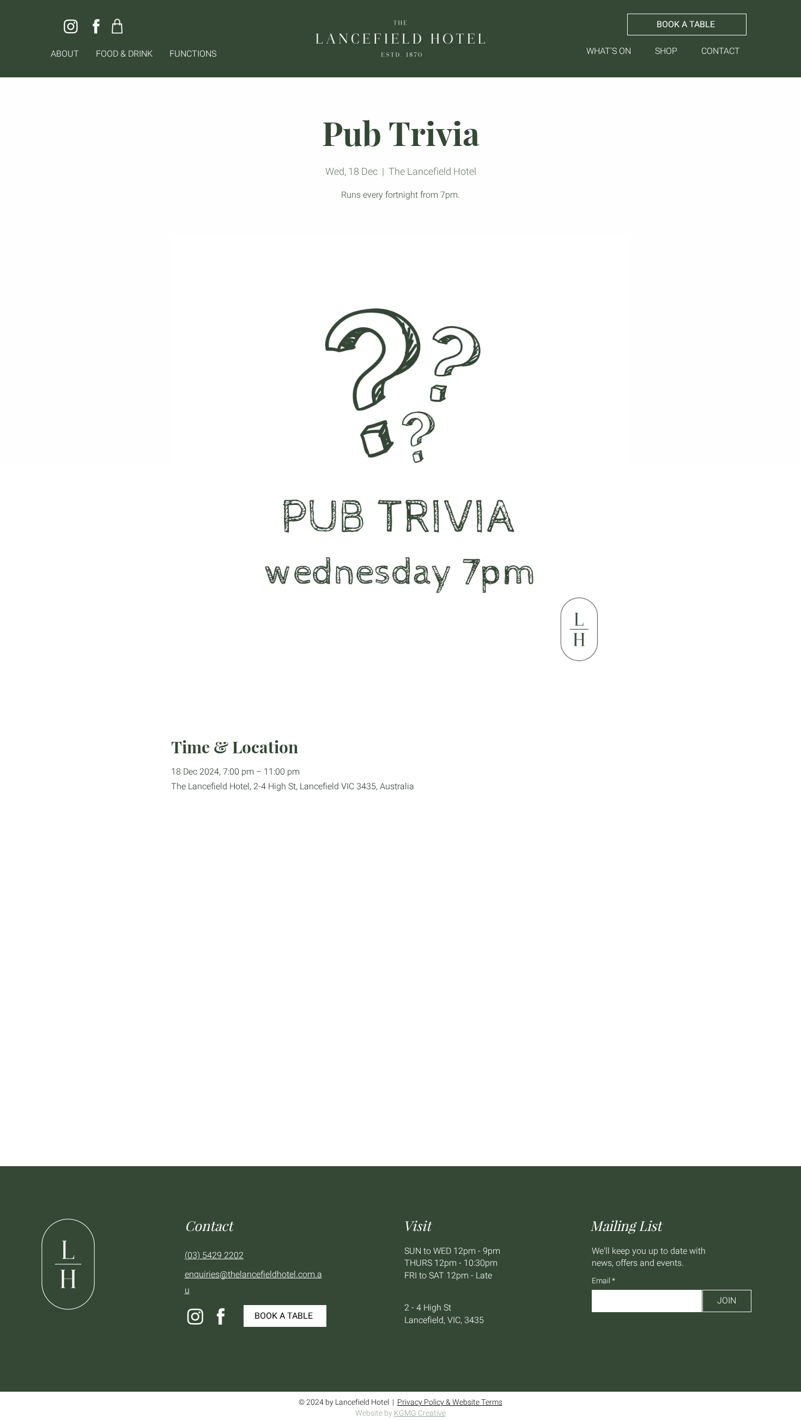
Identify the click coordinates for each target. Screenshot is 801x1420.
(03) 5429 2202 (214, 1255)
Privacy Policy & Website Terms (449, 1402)
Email (602, 1281)
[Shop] (117, 25)
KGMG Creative (420, 1413)
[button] (65, 54)
